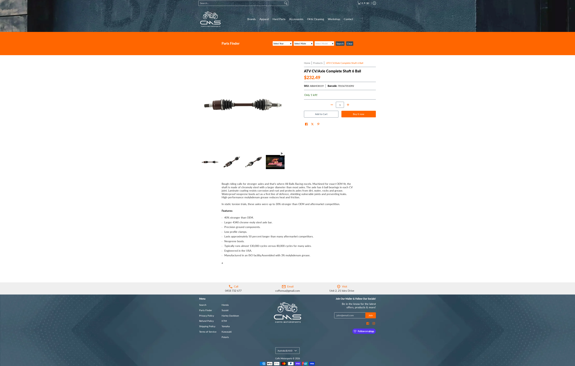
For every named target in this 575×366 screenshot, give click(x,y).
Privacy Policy (206, 315)
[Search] (285, 3)
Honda (225, 304)
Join (371, 315)
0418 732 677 (233, 290)
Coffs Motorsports (283, 358)
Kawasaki (227, 331)
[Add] (348, 104)
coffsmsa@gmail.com (287, 290)
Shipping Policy (207, 326)
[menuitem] (363, 3)
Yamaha (226, 326)
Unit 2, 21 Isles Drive (341, 290)
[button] (306, 124)
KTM (224, 320)
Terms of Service (207, 331)
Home (307, 62)
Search (202, 304)
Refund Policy (206, 320)
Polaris (225, 337)
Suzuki (225, 310)
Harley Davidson (230, 315)
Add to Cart (321, 114)
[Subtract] (332, 104)
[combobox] (241, 3)
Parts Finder (205, 310)
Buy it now (358, 114)
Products (318, 62)
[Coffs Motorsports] (210, 19)
